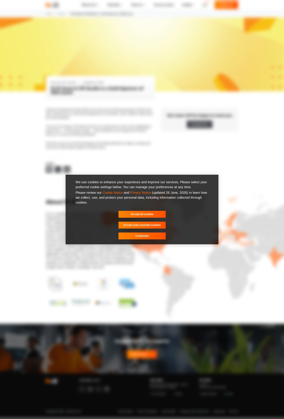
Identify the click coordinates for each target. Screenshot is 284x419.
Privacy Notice (140, 192)
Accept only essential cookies (142, 225)
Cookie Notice (113, 192)
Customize (142, 235)
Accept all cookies (142, 214)
